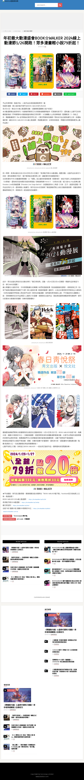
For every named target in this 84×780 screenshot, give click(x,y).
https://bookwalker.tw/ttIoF (21, 505)
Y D (45, 47)
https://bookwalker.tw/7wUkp (30, 502)
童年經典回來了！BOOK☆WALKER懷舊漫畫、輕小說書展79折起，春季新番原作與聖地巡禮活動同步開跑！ (66, 571)
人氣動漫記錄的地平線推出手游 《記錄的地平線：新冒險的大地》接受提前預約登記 (64, 671)
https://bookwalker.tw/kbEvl (41, 508)
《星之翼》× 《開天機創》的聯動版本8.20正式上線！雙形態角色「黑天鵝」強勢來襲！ (23, 747)
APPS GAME (20, 519)
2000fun (56, 644)
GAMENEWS (15, 552)
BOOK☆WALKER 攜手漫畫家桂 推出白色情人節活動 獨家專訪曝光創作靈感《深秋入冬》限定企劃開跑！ (66, 583)
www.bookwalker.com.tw (10, 511)
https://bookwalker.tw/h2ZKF (37, 499)
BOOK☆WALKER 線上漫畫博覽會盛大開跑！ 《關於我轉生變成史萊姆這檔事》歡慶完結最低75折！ (66, 549)
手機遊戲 (27, 519)
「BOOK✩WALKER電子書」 (20, 516)
